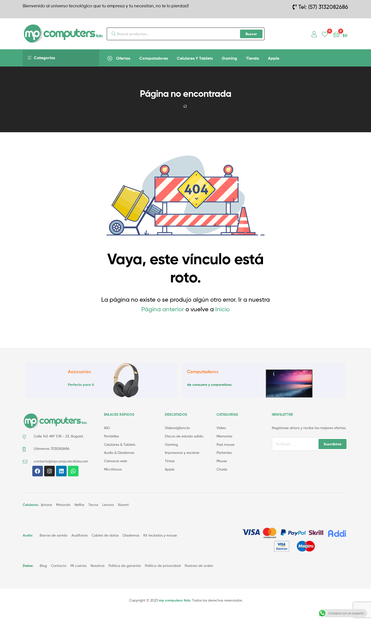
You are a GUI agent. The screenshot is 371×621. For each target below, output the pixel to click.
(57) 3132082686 (328, 7)
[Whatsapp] (73, 471)
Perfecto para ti (81, 384)
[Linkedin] (61, 471)
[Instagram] (49, 471)
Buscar (251, 34)
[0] (325, 34)
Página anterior (162, 309)
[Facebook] (37, 471)
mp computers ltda (174, 600)
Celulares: (31, 504)
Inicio (222, 309)
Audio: (28, 535)
